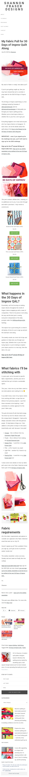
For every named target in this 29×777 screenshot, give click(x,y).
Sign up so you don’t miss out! (10, 566)
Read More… (5, 669)
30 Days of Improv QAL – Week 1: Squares (18, 627)
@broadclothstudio (7, 107)
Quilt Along (21, 645)
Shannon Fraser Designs (14, 6)
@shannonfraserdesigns (9, 109)
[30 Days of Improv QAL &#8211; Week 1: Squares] (19, 621)
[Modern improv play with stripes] (7, 634)
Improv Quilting (13, 645)
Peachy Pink (8, 455)
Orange (7, 433)
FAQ (7, 603)
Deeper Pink (8, 443)
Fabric (24, 647)
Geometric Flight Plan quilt (12, 435)
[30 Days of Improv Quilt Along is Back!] (7, 621)
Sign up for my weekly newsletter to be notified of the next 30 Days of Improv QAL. (14, 151)
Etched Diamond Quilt (13, 440)
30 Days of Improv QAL (18, 468)
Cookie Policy (8, 770)
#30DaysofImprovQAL (18, 320)
